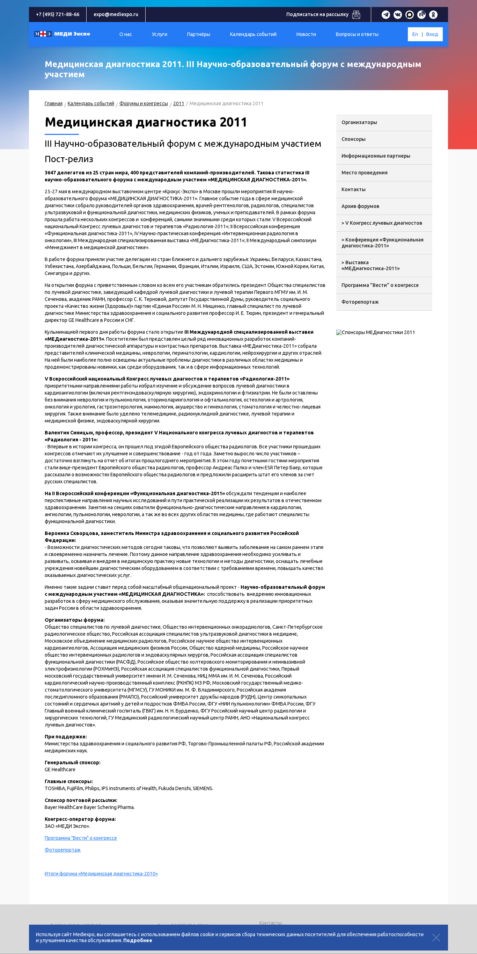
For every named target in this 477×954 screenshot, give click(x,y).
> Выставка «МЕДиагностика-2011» (371, 265)
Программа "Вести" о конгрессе (81, 838)
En (415, 34)
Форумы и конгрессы (143, 103)
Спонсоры (354, 139)
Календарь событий (91, 103)
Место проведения (365, 172)
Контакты (354, 189)
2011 (178, 103)
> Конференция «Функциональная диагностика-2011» (383, 242)
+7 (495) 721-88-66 (57, 14)
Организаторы (359, 122)
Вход (432, 34)
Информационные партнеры (376, 156)
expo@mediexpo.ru (116, 14)
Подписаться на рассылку (317, 14)
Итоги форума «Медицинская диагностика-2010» (101, 873)
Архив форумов (360, 206)
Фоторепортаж (63, 850)
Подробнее (137, 940)
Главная (54, 103)
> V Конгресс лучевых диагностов (382, 223)
